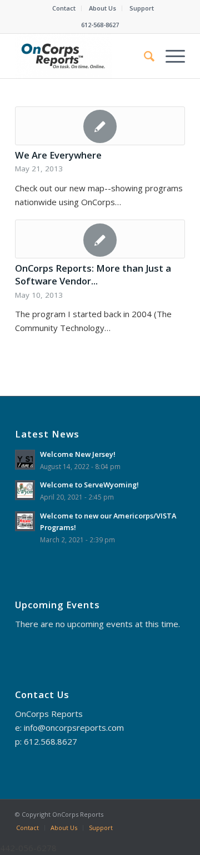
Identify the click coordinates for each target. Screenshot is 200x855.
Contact (64, 8)
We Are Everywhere (58, 155)
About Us (102, 8)
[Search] (143, 56)
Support (141, 8)
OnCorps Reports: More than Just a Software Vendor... (93, 274)
